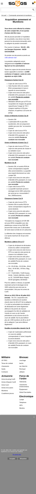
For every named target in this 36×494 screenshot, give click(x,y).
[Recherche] (33, 10)
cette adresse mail (11, 57)
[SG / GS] (17, 3)
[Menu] (2, 4)
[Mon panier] (32, 3)
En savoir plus (17, 454)
